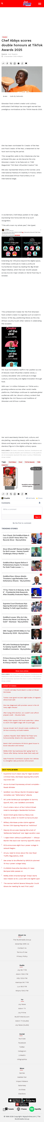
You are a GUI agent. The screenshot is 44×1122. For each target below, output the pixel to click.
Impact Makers (22, 1081)
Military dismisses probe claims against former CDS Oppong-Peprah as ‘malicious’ (20, 823)
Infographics (22, 1059)
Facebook (22, 1043)
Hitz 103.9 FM (22, 978)
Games (22, 1073)
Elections (22, 1094)
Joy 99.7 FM (22, 970)
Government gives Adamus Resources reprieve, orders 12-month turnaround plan (21, 816)
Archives (22, 1090)
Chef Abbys (12, 462)
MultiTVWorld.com (22, 1017)
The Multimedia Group (22, 940)
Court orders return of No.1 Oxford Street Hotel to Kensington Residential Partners (20, 808)
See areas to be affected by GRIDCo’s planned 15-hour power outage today (21, 862)
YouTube (22, 1039)
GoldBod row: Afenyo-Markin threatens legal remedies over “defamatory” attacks (21, 793)
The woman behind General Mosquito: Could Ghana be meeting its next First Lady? (21, 884)
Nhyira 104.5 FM (22, 991)
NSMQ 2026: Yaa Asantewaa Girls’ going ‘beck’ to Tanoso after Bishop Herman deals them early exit (20, 753)
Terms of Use (22, 952)
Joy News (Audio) (22, 1025)
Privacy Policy (22, 956)
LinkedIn (22, 1055)
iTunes (24, 1109)
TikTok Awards (29, 462)
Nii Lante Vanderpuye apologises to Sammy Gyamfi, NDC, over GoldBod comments (21, 801)
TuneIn (10, 1109)
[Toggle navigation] (40, 4)
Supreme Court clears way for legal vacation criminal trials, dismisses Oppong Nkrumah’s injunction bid (21, 777)
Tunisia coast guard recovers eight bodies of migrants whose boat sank (22, 700)
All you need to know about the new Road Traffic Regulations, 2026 (20, 854)
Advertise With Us (22, 944)
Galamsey (22, 1085)
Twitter (22, 1047)
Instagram (22, 1051)
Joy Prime (22, 1013)
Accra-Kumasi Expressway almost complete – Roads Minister (22, 785)
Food (20, 462)
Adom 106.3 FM (22, 974)
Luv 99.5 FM (22, 986)
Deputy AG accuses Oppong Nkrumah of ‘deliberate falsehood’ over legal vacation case (22, 831)
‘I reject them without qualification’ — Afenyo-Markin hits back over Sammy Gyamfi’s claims (22, 839)
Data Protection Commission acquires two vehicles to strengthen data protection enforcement (21, 761)
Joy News (22, 1004)
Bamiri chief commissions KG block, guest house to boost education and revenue (21, 746)
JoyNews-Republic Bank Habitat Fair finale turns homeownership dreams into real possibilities (20, 738)
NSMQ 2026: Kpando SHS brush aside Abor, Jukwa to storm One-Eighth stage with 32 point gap (21, 723)
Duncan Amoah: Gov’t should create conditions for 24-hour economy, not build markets (21, 730)
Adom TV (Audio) (22, 1021)
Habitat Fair (22, 1077)
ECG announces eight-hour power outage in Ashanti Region (21, 846)
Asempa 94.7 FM (22, 982)
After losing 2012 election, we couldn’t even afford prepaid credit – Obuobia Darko (21, 715)
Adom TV (22, 1008)
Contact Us (22, 948)
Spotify (37, 1109)
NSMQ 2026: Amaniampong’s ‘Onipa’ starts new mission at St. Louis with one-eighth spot (22, 877)
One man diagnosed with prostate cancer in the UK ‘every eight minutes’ (21, 707)
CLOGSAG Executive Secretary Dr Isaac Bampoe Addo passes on (19, 869)
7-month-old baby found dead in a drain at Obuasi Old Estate (21, 692)
